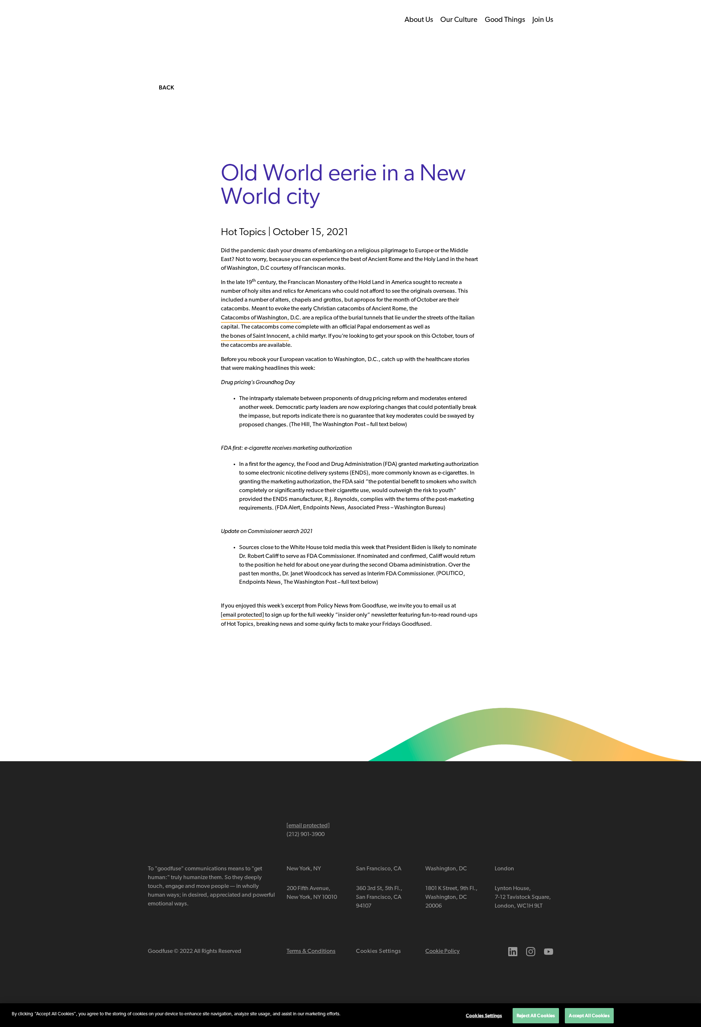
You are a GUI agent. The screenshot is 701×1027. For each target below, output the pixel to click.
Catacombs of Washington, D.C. (261, 318)
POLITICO (450, 573)
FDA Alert (288, 508)
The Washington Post (339, 425)
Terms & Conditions (311, 951)
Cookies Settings (378, 951)
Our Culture (459, 20)
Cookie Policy (442, 951)
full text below (387, 425)
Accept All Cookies (589, 1015)
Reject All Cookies (536, 1015)
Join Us (542, 20)
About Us (419, 20)
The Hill (300, 425)
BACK (166, 87)
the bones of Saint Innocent (255, 336)
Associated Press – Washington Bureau (396, 508)
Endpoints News (324, 508)
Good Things (505, 20)
